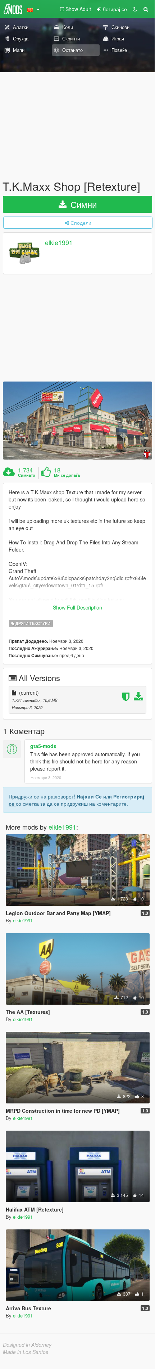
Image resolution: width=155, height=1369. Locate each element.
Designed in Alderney (27, 1344)
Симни (82, 204)
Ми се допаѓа (67, 475)
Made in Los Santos (25, 1351)
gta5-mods (43, 745)
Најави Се (89, 796)
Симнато (26, 475)
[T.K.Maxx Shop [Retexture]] (77, 421)
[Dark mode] (135, 9)
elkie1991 (59, 242)
